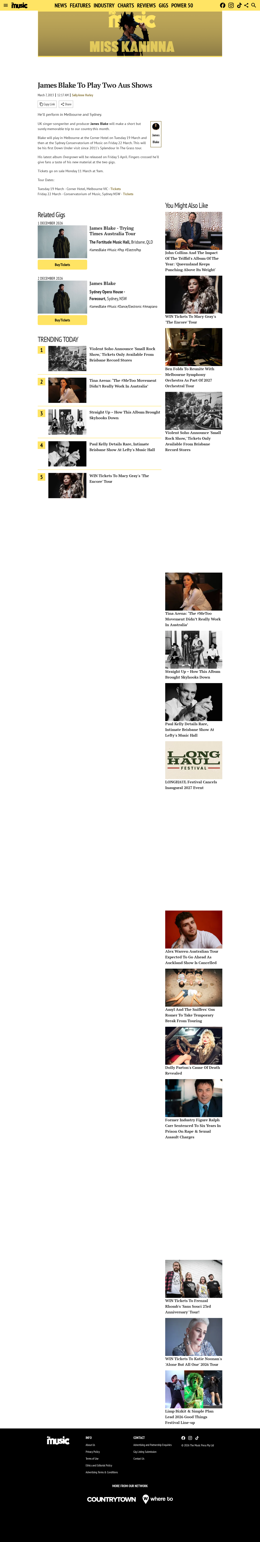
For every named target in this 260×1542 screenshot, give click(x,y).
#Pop (120, 250)
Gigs (163, 5)
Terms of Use (92, 1458)
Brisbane (138, 242)
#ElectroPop (133, 250)
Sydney (112, 298)
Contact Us (138, 1458)
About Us (90, 1444)
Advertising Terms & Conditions (102, 1472)
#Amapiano (150, 306)
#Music (111, 250)
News (61, 5)
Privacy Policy (93, 1451)
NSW (123, 298)
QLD (149, 242)
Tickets (115, 189)
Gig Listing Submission (144, 1451)
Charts (126, 5)
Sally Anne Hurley (82, 95)
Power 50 (182, 5)
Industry (104, 5)
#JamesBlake (97, 250)
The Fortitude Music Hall (109, 242)
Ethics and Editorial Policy (99, 1465)
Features (80, 5)
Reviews (146, 5)
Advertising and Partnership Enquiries (152, 1444)
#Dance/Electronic (129, 306)
